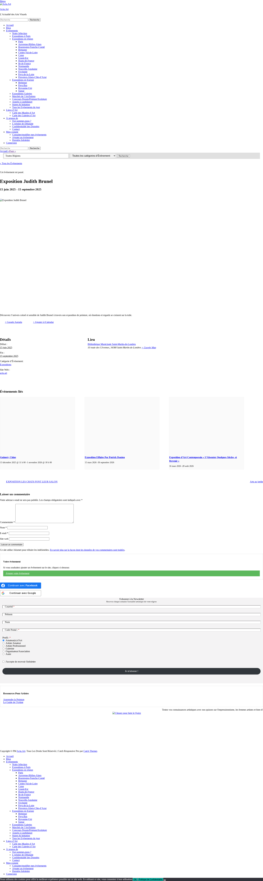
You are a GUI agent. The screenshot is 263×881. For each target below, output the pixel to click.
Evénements (12, 30)
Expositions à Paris (21, 36)
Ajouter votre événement (17, 573)
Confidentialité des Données (25, 126)
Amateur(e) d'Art (14, 640)
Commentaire (7, 522)
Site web (4, 539)
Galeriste (10, 648)
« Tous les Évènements (11, 163)
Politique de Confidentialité (150, 879)
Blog (8, 28)
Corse (21, 55)
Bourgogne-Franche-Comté (31, 47)
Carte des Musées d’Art (23, 112)
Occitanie (22, 71)
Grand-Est (23, 58)
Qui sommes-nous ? (21, 121)
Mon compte (12, 132)
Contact (16, 129)
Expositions (5, 364)
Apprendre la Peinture (13, 699)
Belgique (22, 82)
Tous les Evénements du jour (26, 107)
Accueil (10, 25)
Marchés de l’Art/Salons (23, 96)
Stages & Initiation (21, 104)
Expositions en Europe (23, 80)
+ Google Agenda (13, 322)
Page (12, 151)
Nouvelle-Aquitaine (27, 69)
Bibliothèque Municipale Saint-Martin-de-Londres (112, 344)
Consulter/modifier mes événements (29, 134)
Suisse (21, 91)
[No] (164, 880)
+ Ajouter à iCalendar (43, 322)
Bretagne (22, 50)
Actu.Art (4, 9)
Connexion (11, 143)
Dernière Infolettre (21, 140)
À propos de (12, 118)
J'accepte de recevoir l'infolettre (21, 661)
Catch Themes (90, 751)
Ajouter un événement (22, 137)
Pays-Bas (22, 85)
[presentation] (37, 425)
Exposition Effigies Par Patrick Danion (105, 457)
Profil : (5, 637)
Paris (20, 41)
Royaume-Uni (25, 88)
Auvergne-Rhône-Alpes (29, 44)
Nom (3, 527)
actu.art (3, 373)
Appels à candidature (22, 102)
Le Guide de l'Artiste (13, 702)
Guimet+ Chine (8, 457)
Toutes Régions (12, 155)
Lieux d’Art (12, 110)
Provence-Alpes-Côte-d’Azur (32, 77)
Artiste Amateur (13, 643)
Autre (8, 654)
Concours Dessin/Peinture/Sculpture (29, 99)
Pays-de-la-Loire (26, 74)
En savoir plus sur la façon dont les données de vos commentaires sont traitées (87, 550)
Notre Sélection (19, 33)
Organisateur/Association (18, 651)
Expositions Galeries (22, 93)
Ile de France (24, 63)
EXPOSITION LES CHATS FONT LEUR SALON (32, 481)
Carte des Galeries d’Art (23, 115)
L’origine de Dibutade (22, 123)
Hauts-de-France (26, 60)
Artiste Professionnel (16, 646)
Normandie (23, 66)
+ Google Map (149, 347)
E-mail (4, 533)
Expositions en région (22, 39)
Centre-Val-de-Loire (28, 52)
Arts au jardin (256, 481)
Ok (135, 879)
